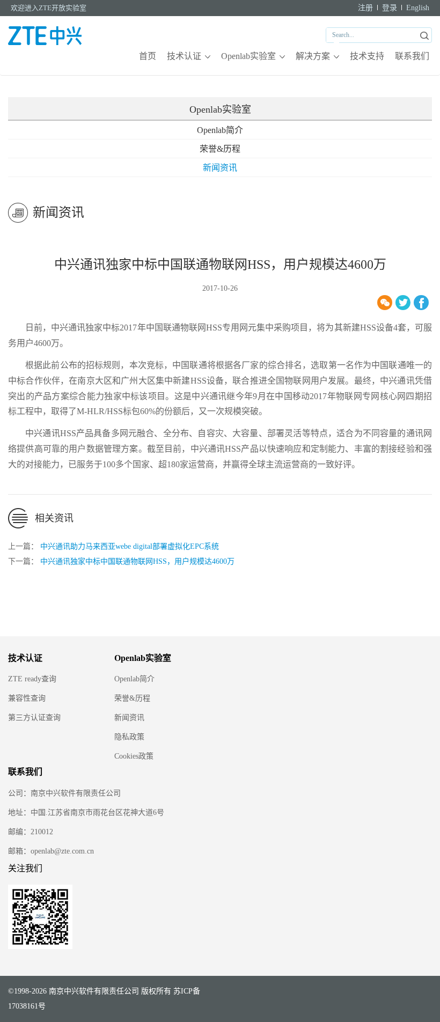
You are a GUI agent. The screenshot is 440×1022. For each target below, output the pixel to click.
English (417, 8)
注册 (365, 8)
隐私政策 (129, 737)
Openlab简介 (220, 130)
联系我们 (412, 56)
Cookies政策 (133, 756)
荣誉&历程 (220, 148)
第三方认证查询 (34, 718)
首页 (147, 56)
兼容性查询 (27, 698)
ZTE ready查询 (32, 679)
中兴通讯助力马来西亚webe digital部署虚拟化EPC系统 (129, 546)
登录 (389, 8)
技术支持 (367, 56)
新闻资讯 (220, 167)
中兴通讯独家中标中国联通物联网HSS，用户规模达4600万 (137, 561)
